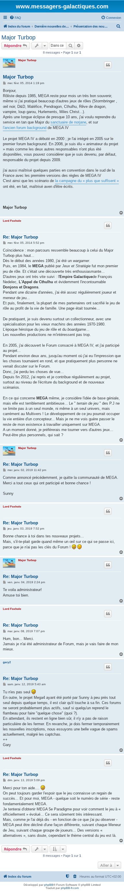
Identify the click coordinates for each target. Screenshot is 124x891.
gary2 (7, 662)
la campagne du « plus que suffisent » (87, 181)
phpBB (48, 884)
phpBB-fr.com (70, 888)
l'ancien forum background (24, 128)
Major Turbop (18, 37)
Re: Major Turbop (20, 236)
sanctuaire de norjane (68, 122)
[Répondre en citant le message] (108, 64)
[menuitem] (15, 17)
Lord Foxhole (12, 220)
